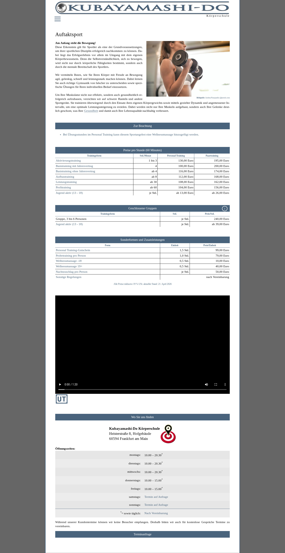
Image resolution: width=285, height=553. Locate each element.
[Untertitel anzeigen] (61, 402)
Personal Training (176, 155)
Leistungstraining (66, 181)
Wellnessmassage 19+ (69, 266)
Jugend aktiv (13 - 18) (69, 192)
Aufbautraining (65, 176)
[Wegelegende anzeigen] (142, 417)
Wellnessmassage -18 (69, 260)
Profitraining (63, 187)
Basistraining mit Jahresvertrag (74, 166)
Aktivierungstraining (68, 160)
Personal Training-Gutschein (73, 250)
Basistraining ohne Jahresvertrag (75, 171)
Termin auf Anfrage (156, 496)
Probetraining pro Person (71, 255)
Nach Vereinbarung (156, 513)
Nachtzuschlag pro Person (71, 271)
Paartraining (212, 155)
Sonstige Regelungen (68, 277)
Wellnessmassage (162, 134)
